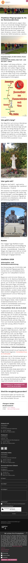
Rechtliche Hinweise (4, 551)
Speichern (4, 559)
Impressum (3, 547)
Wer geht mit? (7, 181)
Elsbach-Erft (5, 423)
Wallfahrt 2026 (7, 259)
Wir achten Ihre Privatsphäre (14, 533)
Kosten (4, 241)
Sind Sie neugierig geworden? (14, 391)
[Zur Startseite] (5, 2)
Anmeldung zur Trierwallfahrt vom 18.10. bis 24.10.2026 (14, 385)
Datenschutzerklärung (17, 546)
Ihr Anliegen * (4, 489)
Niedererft (4, 435)
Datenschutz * (4, 501)
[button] (2, 448)
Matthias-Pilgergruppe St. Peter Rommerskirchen (14, 19)
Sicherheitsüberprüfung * (7, 506)
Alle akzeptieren (12, 559)
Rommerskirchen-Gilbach (9, 465)
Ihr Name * (3, 478)
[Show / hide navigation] (27, 1)
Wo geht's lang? (8, 120)
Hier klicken (12, 509)
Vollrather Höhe (6, 453)
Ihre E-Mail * (4, 483)
